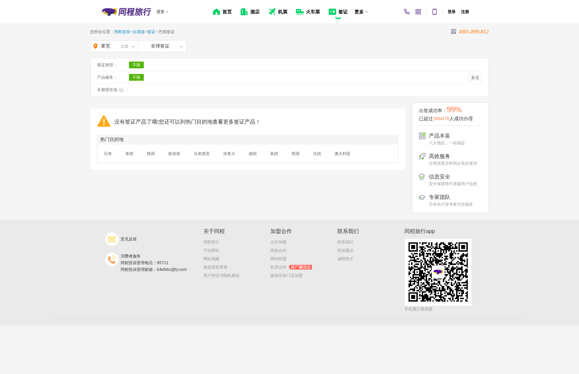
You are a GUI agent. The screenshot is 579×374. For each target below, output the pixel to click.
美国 (274, 153)
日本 (108, 153)
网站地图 (211, 258)
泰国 (129, 153)
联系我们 (345, 242)
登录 (452, 12)
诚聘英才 (345, 258)
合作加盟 (278, 242)
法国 (317, 153)
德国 (253, 153)
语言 (160, 11)
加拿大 (229, 153)
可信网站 (211, 250)
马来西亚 (202, 153)
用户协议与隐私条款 (221, 275)
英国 (296, 153)
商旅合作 (278, 250)
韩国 (151, 153)
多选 (475, 77)
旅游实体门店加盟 (286, 275)
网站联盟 (278, 258)
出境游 (139, 31)
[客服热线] (406, 11)
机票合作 (290, 267)
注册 (465, 12)
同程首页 (122, 31)
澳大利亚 (342, 153)
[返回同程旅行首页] (126, 12)
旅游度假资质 (215, 267)
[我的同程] (418, 11)
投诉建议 (345, 250)
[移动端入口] (434, 11)
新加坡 (174, 153)
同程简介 (211, 242)
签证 (151, 31)
